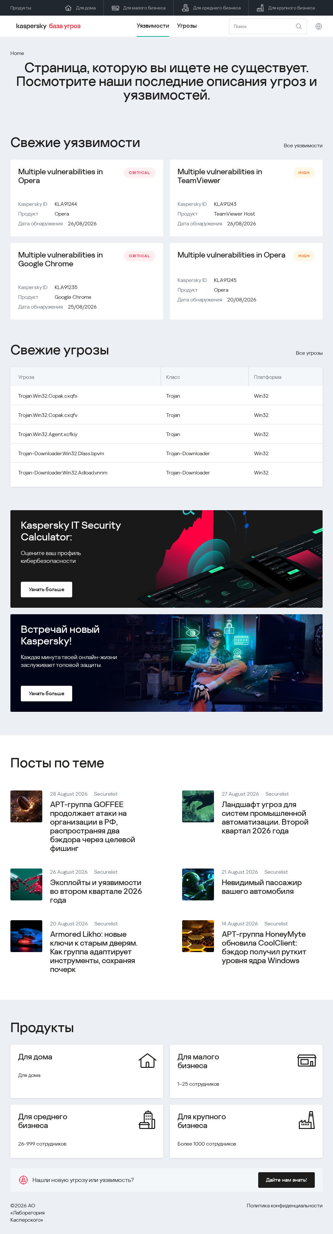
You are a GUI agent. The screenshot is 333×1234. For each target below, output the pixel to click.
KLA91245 (225, 280)
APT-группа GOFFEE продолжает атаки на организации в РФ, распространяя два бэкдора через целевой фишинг (92, 826)
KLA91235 (66, 287)
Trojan (173, 396)
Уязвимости (153, 25)
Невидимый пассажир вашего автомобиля (262, 887)
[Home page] (49, 26)
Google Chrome (73, 297)
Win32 (261, 396)
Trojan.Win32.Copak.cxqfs (47, 396)
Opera (62, 214)
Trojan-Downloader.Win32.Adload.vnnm (62, 473)
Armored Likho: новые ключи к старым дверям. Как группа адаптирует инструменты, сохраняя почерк (94, 952)
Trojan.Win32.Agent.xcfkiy (47, 434)
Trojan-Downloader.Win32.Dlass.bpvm (61, 453)
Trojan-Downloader (188, 453)
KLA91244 (66, 204)
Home (17, 53)
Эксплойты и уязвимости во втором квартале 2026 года (96, 891)
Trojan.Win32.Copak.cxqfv (47, 415)
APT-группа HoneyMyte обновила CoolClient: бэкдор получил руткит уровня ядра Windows (264, 947)
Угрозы (187, 25)
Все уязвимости (303, 145)
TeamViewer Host (234, 214)
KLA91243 (225, 204)
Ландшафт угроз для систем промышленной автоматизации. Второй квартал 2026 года (265, 817)
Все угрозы (309, 353)
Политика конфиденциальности (285, 1205)
